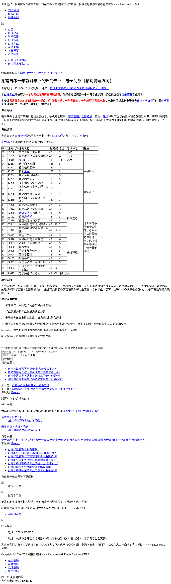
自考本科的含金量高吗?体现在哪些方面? (32, 453)
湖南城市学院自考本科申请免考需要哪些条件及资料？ (44, 388)
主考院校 (6, 141)
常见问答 (13, 54)
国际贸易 (86, 116)
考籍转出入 (138, 439)
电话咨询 (13, 567)
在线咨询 (13, 560)
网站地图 (13, 17)
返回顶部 (13, 571)
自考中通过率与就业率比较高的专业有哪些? (34, 375)
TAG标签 (13, 10)
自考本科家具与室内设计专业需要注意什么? (34, 372)
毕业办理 (18, 439)
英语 (21, 159)
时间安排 (13, 36)
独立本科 (78, 135)
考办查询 (86, 439)
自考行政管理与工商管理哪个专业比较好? (32, 456)
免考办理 (6, 439)
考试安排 (13, 47)
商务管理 (57, 135)
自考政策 (13, 33)
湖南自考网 (26, 72)
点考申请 (40, 439)
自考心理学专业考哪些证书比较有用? (30, 467)
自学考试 (22, 135)
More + (16, 392)
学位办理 (29, 439)
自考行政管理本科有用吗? (23, 449)
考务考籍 (13, 50)
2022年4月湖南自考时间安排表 (81, 410)
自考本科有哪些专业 (48, 72)
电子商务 (127, 94)
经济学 (28, 216)
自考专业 (13, 43)
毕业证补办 (124, 439)
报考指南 (13, 40)
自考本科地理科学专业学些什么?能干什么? (33, 463)
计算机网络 (25, 212)
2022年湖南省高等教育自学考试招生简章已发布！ (79, 88)
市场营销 (73, 116)
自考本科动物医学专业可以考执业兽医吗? (32, 470)
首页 (10, 29)
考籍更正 (63, 439)
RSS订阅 (13, 13)
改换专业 (52, 439)
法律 (105, 116)
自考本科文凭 (145, 100)
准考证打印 (110, 439)
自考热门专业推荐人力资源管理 (30, 385)
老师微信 (13, 564)
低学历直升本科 (17, 60)
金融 (27, 171)
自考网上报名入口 (18, 63)
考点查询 (74, 439)
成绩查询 (97, 439)
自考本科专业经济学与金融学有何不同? (31, 460)
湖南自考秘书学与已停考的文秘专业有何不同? (35, 379)
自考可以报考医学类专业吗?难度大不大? (32, 368)
